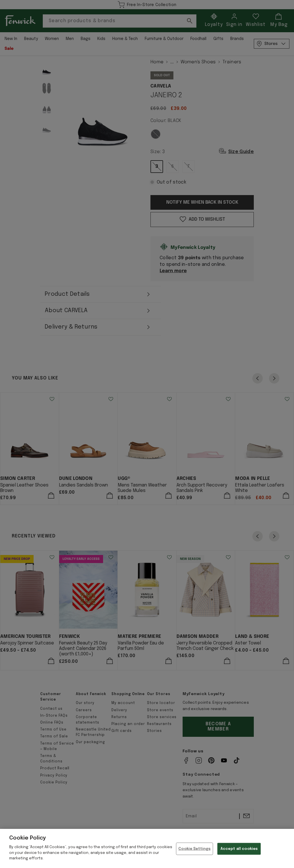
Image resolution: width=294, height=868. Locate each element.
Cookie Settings (194, 848)
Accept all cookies (239, 848)
